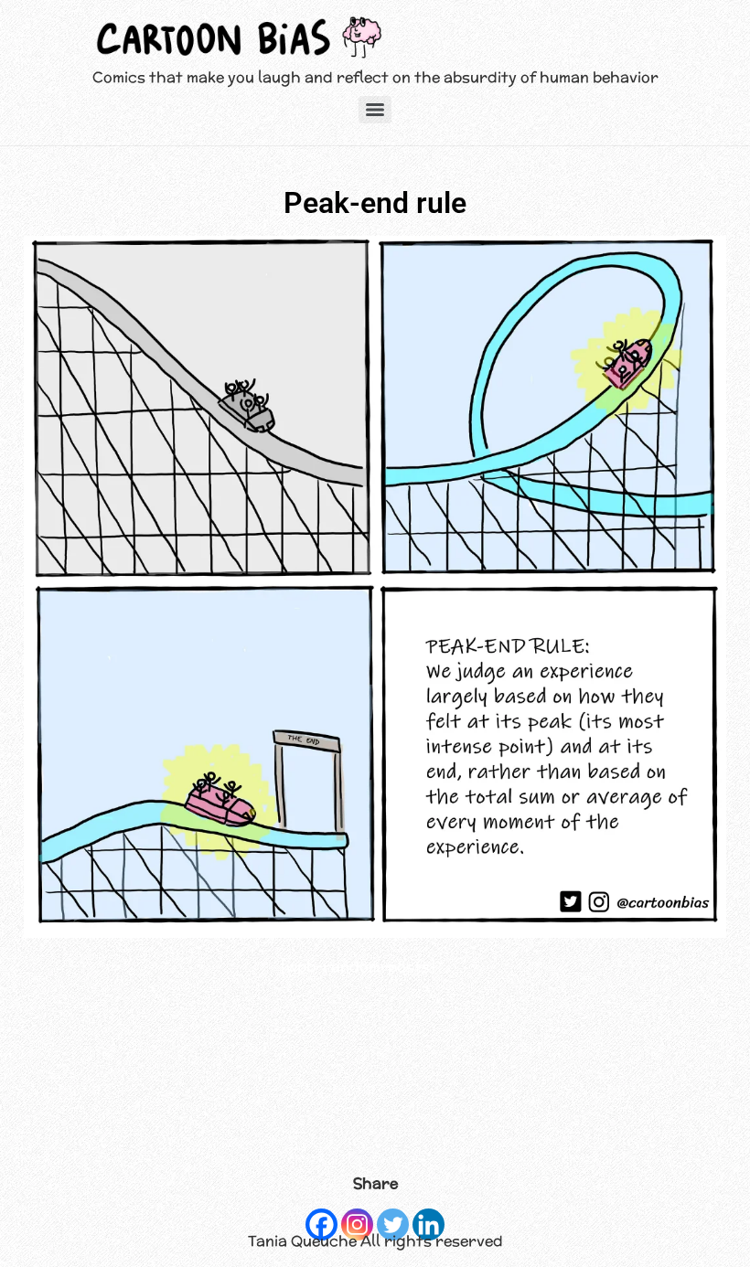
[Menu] (375, 109)
